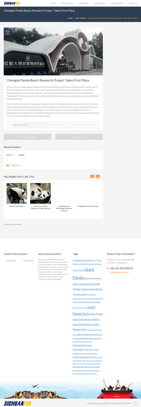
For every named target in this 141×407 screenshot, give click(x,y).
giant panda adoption (92, 278)
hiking (97, 334)
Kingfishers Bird (86, 341)
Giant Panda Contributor (90, 298)
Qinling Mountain (80, 357)
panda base (88, 349)
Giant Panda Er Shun (80, 308)
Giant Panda (99, 3)
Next (98, 176)
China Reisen (11, 261)
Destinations (117, 3)
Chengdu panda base (78, 125)
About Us (133, 3)
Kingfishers (77, 341)
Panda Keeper (85, 353)
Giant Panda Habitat (89, 319)
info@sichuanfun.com (119, 272)
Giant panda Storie (85, 334)
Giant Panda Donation (91, 302)
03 (7, 31)
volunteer (76, 367)
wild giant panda (87, 367)
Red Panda (92, 357)
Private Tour (67, 3)
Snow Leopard (86, 360)
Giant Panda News (83, 324)
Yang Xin (94, 374)
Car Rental (84, 3)
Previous (92, 176)
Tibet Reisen (28, 261)
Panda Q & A (94, 353)
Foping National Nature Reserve (91, 264)
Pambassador (79, 345)
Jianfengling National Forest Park (88, 338)
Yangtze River (86, 374)
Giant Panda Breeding (83, 284)
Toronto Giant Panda (85, 363)
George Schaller (78, 270)
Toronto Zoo (96, 363)
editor (24, 125)
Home (53, 3)
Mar (7, 33)
